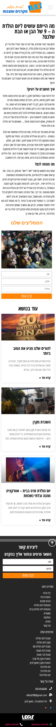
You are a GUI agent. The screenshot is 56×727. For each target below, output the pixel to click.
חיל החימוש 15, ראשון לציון (36, 701)
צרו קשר (47, 625)
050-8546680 (41, 689)
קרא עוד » (45, 377)
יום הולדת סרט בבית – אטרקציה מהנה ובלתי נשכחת (28, 493)
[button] (50, 7)
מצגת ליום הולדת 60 (42, 646)
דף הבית (47, 593)
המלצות (47, 617)
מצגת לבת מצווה (43, 650)
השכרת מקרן (42, 422)
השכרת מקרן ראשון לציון (40, 663)
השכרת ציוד (45, 597)
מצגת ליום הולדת (43, 638)
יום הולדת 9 (46, 671)
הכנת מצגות (45, 601)
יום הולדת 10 (45, 675)
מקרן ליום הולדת (44, 642)
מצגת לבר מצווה (44, 654)
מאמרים (47, 613)
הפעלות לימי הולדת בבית (40, 609)
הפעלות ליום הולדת (42, 605)
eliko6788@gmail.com (36, 695)
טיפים (48, 621)
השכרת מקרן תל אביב (41, 658)
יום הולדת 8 (46, 667)
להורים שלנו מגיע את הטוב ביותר (32, 350)
